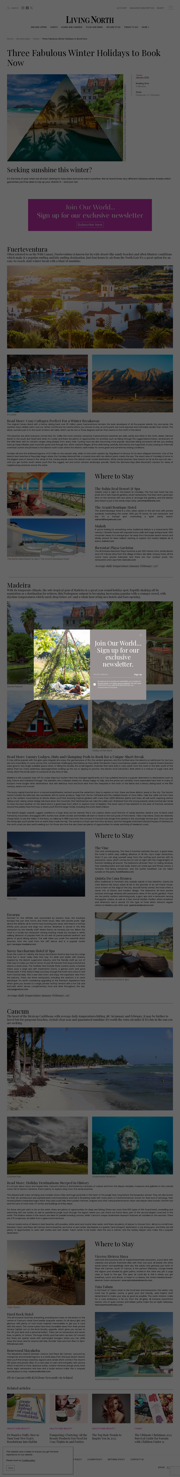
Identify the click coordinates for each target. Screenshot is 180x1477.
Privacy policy (103, 683)
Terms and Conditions (121, 683)
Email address (100, 675)
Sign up (138, 674)
